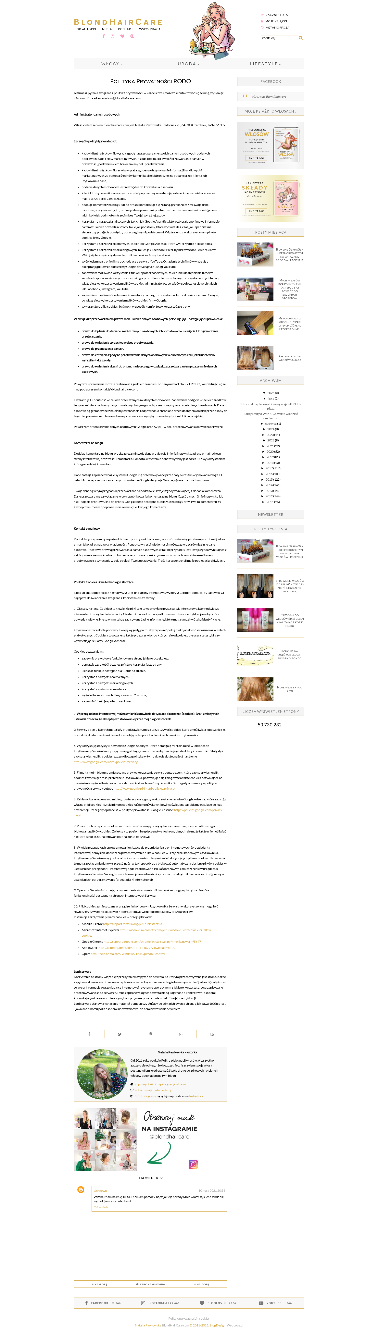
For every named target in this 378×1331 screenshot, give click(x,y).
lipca (271, 398)
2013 (269, 490)
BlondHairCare (119, 21)
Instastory (196, 1096)
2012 (269, 496)
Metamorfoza (278, 27)
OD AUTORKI (86, 29)
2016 (269, 474)
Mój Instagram (144, 1096)
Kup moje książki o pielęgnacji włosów (160, 1084)
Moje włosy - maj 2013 (289, 689)
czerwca (271, 423)
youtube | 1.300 (279, 1303)
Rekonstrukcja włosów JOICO (290, 358)
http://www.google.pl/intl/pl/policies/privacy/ (144, 788)
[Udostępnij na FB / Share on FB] (89, 1034)
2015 (269, 479)
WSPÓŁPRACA (150, 29)
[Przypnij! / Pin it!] (150, 1034)
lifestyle (264, 63)
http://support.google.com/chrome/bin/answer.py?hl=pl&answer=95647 (152, 941)
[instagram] (112, 36)
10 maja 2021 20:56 (211, 1190)
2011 (270, 502)
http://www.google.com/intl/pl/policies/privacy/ (106, 762)
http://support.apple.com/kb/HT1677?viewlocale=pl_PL (137, 947)
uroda (187, 63)
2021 (270, 446)
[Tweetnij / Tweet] (120, 1034)
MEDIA (107, 29)
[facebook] (104, 36)
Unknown (100, 1190)
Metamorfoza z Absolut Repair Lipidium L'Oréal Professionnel (290, 323)
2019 (270, 457)
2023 (270, 435)
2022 (271, 440)
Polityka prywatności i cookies (189, 1318)
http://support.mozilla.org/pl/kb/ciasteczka (132, 924)
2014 (269, 485)
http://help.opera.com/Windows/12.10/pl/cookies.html (128, 953)
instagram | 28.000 (164, 1303)
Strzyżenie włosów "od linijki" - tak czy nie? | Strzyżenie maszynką (290, 586)
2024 (271, 429)
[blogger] (132, 36)
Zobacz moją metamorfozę (152, 1090)
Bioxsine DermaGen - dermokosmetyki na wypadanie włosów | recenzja (289, 255)
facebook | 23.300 (106, 1303)
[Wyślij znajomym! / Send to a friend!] (181, 1034)
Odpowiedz (101, 1207)
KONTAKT (125, 29)
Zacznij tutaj (277, 14)
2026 (271, 393)
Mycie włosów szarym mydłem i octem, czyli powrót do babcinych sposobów (289, 289)
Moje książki (276, 21)
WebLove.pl (235, 1325)
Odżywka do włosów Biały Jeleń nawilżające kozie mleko (290, 620)
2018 (270, 462)
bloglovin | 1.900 (222, 1303)
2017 (269, 468)
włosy (110, 63)
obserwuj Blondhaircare (269, 96)
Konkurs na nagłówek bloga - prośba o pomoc (290, 654)
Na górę (100, 1284)
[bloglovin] (122, 36)
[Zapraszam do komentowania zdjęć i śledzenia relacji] (137, 1170)
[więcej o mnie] (102, 1098)
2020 (270, 451)
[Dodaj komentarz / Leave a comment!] (212, 1034)
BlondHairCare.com (175, 1325)
